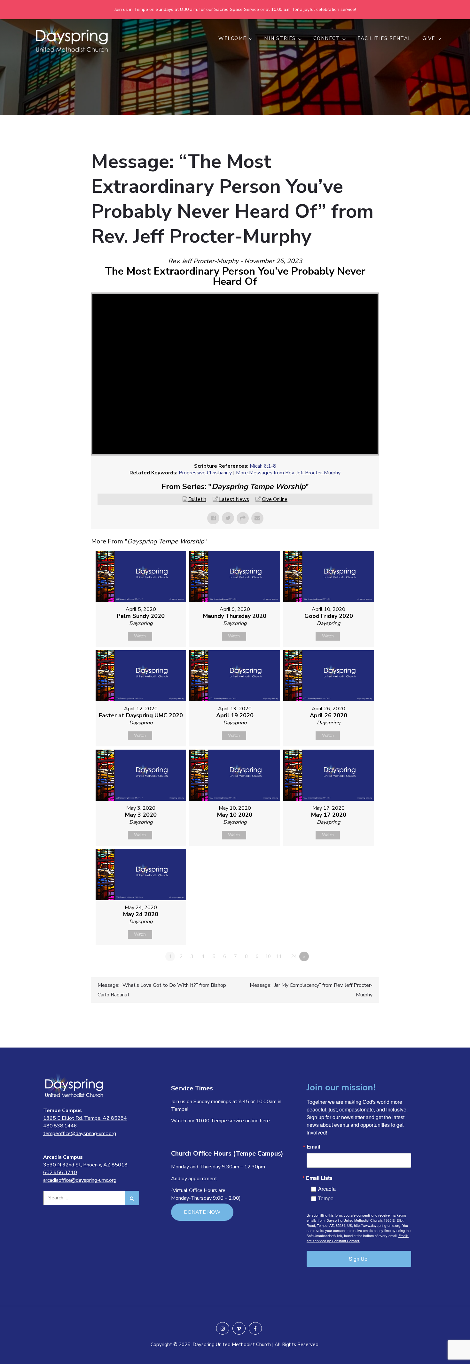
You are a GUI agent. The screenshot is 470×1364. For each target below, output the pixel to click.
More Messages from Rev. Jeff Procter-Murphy (288, 472)
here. (265, 1120)
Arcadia (327, 1188)
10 (268, 956)
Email (313, 1146)
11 (279, 956)
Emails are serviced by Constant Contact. (358, 1238)
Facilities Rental (384, 38)
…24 (292, 956)
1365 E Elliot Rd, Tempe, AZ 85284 (85, 1118)
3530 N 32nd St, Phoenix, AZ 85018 (85, 1164)
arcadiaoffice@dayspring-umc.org (79, 1180)
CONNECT (326, 38)
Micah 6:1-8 (263, 466)
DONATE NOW (202, 1212)
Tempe (325, 1198)
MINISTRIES (280, 38)
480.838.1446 (60, 1125)
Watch (140, 636)
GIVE (428, 38)
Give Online (274, 499)
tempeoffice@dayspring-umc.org (79, 1133)
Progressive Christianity (205, 472)
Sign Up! (359, 1258)
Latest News (234, 499)
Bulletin (197, 499)
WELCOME (232, 38)
